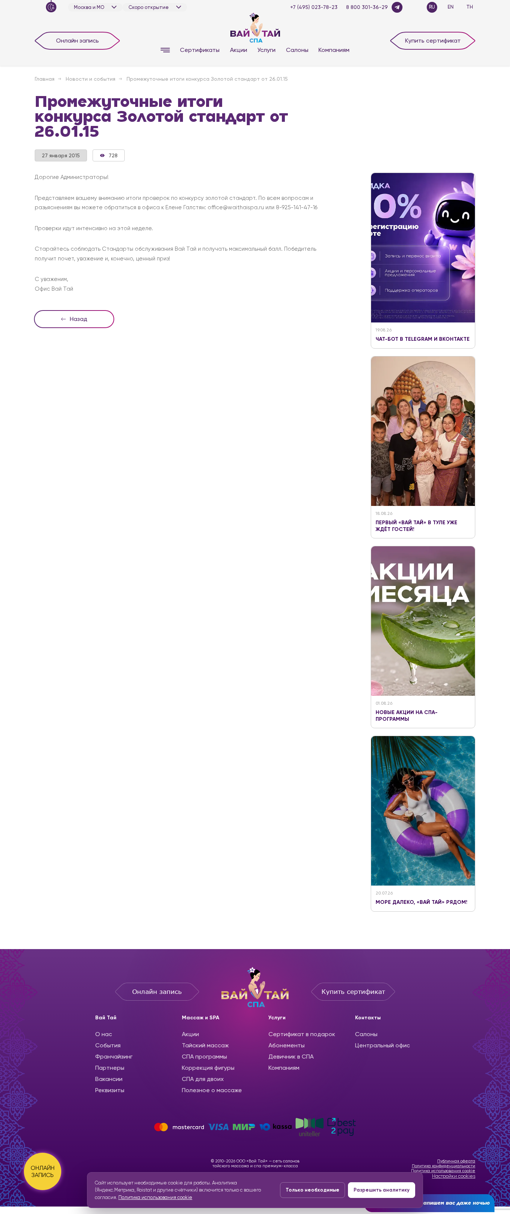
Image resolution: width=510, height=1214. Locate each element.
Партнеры (109, 1067)
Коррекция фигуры (208, 1067)
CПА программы (204, 1056)
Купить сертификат (433, 40)
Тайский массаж (205, 1045)
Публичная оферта (456, 1161)
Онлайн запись (77, 40)
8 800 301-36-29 (367, 7)
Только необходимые (312, 1190)
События (108, 1045)
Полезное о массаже (212, 1090)
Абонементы (286, 1045)
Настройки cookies (453, 1176)
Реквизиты (109, 1090)
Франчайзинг (114, 1056)
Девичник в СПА (291, 1056)
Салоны (297, 49)
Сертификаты (200, 49)
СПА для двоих (203, 1078)
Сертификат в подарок (301, 1034)
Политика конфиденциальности (443, 1166)
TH (469, 7)
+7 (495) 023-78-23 (314, 7)
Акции (238, 49)
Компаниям (333, 49)
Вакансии (108, 1078)
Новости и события (90, 79)
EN (451, 7)
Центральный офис (382, 1045)
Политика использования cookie (443, 1170)
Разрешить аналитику (382, 1190)
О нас (103, 1034)
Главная (45, 79)
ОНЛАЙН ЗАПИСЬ (43, 1171)
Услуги (266, 49)
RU (432, 7)
